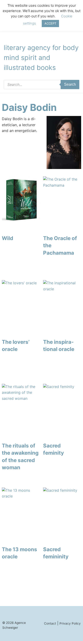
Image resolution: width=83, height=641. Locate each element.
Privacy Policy (70, 623)
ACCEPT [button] (50, 23)
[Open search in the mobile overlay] (41, 84)
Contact (50, 623)
